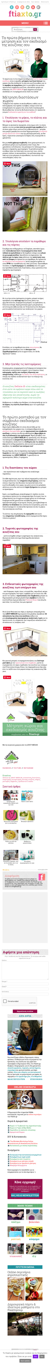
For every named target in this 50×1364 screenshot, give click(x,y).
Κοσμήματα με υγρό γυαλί (20, 1157)
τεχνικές (25, 1068)
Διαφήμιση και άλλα (23, 2)
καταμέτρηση (16, 779)
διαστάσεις (36, 778)
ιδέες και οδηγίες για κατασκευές (26, 1072)
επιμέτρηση (7, 779)
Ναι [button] (35, 1356)
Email (4, 986)
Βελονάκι (34, 1221)
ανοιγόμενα (34, 347)
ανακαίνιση (27, 778)
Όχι (42, 1356)
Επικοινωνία (45, 2)
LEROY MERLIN (16, 778)
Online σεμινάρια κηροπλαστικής (19, 1273)
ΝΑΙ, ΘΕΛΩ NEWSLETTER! (25, 1195)
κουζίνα (31, 779)
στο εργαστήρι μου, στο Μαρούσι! (28, 1076)
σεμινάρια (12, 1070)
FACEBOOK (7, 768)
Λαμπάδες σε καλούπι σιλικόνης (23, 1130)
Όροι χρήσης (25, 1361)
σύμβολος (13, 781)
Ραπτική (15, 1239)
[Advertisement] (25, 917)
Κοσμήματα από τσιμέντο (20, 1159)
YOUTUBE (17, 768)
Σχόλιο (4, 960)
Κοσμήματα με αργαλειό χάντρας (23, 1163)
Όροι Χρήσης (35, 2)
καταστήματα (34, 1068)
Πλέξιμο (15, 1221)
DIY (34, 1256)
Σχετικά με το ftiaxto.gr (8, 2)
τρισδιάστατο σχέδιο (25, 781)
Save (8, 163)
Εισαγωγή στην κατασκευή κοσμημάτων (25, 1155)
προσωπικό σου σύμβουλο (25, 663)
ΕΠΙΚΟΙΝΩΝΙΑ (36, 1079)
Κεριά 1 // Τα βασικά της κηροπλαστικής (25, 1126)
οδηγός (37, 779)
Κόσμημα (34, 1239)
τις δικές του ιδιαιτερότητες (33, 374)
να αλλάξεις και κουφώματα (14, 261)
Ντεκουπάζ (16, 1256)
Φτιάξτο (6, 870)
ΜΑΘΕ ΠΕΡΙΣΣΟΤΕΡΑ (16, 1079)
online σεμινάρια (34, 1114)
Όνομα (4, 981)
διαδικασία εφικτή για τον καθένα (21, 112)
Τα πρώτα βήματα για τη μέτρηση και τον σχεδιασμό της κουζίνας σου (24, 41)
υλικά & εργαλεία (14, 1068)
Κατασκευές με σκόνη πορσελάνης (23, 1146)
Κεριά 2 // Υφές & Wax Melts (20, 1128)
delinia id (6, 778)
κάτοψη (25, 779)
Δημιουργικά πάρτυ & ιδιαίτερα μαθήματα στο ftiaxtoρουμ (24, 1307)
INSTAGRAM (28, 768)
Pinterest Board (31, 600)
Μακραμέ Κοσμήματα (18, 1165)
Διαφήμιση (12, 876)
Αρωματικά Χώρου (17, 1132)
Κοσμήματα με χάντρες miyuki (22, 1161)
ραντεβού (6, 781)
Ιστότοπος (5, 991)
